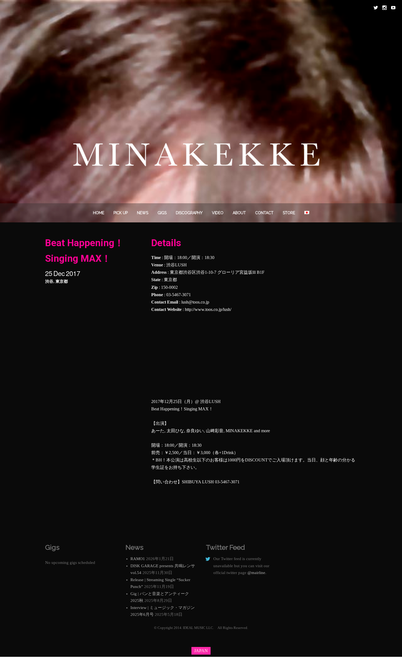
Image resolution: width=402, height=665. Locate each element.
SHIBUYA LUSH (198, 481)
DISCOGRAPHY (189, 213)
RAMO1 (137, 559)
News (142, 213)
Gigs (162, 213)
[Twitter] (376, 7)
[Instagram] (384, 7)
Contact (264, 213)
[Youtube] (393, 7)
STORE (289, 213)
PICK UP (120, 213)
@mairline (256, 572)
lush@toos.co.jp (195, 302)
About (239, 213)
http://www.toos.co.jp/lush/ (208, 309)
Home (98, 213)
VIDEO (217, 213)
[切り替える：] (306, 212)
